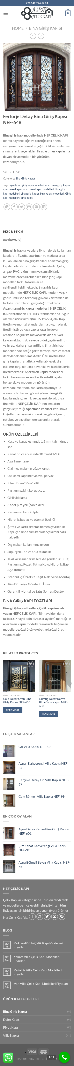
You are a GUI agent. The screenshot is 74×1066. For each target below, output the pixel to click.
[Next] (71, 691)
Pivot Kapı (10, 1027)
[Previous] (3, 691)
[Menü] (5, 13)
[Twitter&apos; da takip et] (47, 916)
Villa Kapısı (11, 1035)
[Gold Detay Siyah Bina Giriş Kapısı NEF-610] (19, 676)
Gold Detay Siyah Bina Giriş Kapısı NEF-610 (17, 700)
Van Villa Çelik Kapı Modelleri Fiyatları (41, 983)
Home (18, 28)
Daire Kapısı (11, 1019)
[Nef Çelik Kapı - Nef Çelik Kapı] (37, 13)
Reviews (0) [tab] (12, 239)
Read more (13, 710)
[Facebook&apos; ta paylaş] (14, 206)
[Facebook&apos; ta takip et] (32, 916)
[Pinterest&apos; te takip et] (62, 916)
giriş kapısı (27, 197)
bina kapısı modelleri (52, 193)
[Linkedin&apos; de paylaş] (43, 206)
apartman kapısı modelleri (38, 189)
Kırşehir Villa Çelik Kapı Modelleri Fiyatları (38, 972)
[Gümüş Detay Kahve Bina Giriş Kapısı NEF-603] (55, 676)
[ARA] (64, 1057)
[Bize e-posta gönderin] (54, 916)
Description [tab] (13, 231)
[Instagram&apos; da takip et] (39, 916)
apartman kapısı (12, 189)
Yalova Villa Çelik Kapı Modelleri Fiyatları (37, 959)
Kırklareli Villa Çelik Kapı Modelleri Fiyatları (38, 945)
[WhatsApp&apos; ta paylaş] (6, 206)
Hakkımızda (25, 1058)
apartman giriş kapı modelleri (27, 185)
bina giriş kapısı (30, 193)
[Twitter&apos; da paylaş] (21, 206)
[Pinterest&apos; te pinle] (36, 206)
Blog (40, 1058)
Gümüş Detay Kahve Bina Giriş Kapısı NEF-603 (53, 702)
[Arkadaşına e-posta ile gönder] (29, 206)
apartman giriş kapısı (57, 185)
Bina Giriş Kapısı (45, 28)
